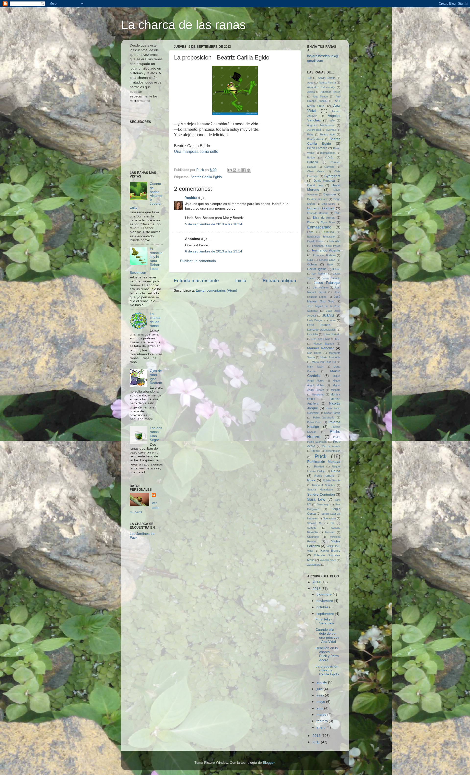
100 (309, 77)
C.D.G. (329, 157)
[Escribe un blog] (234, 170)
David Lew (315, 185)
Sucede (311, 527)
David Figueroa (324, 180)
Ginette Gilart (327, 259)
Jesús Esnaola (331, 278)
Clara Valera (315, 171)
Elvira (310, 222)
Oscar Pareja (332, 412)
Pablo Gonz (314, 422)
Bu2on (311, 157)
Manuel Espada (324, 343)
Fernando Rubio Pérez (326, 245)
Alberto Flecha (327, 82)
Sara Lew (316, 499)
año (332, 120)
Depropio (329, 194)
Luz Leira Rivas (320, 338)
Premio (315, 450)
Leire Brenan (318, 325)
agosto (322, 682)
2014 (317, 582)
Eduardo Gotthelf (320, 208)
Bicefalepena (327, 152)
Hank (330, 264)
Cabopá (312, 162)
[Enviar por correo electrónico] (229, 170)
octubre (323, 607)
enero (322, 727)
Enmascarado (319, 227)
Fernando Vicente (326, 250)
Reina (335, 471)
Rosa (311, 480)
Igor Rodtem (319, 273)
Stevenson (329, 518)
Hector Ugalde (317, 269)
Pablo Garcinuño (324, 417)
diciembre (325, 594)
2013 (317, 589)
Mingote (335, 389)
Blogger (269, 762)
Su (332, 523)
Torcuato (330, 532)
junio (321, 695)
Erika (310, 231)
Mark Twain (315, 366)
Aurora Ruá (314, 129)
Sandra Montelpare (320, 489)
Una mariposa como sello (196, 151)
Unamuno (313, 536)
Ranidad (319, 466)
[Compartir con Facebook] (243, 170)
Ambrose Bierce (330, 91)
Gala (310, 259)
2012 (317, 736)
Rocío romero (324, 475)
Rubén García (331, 480)
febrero (323, 721)
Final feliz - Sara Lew (325, 621)
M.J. (337, 338)
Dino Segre (329, 203)
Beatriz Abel (327, 134)
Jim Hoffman (321, 287)
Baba (310, 134)
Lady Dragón (315, 320)
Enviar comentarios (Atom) (216, 290)
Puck (321, 456)
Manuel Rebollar (320, 348)
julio (320, 689)
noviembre (325, 601)
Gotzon (312, 264)
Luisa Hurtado (331, 334)
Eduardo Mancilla (317, 213)
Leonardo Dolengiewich (321, 329)
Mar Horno (314, 352)
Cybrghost (332, 176)
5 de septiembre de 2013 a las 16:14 (213, 224)
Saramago (323, 504)
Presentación (332, 450)
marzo (322, 714)
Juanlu (328, 315)
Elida (337, 213)
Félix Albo (334, 241)
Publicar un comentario (198, 261)
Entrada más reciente (196, 280)
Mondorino (318, 394)
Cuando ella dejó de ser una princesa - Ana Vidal (327, 636)
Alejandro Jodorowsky (321, 87)
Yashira (191, 198)
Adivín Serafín (326, 77)
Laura (332, 320)
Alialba (311, 91)
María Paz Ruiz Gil (324, 361)
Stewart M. (314, 523)
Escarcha (328, 231)
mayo (321, 701)
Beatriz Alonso (315, 139)
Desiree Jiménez (317, 199)
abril (320, 708)
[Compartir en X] (239, 170)
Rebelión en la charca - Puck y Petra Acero (327, 654)
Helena (336, 269)
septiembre (326, 614)
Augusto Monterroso (320, 125)
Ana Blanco (320, 96)
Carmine (329, 166)
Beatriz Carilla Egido (206, 177)
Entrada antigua (279, 280)
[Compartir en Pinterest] (248, 170)
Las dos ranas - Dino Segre (156, 434)
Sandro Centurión (321, 494)
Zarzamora (313, 564)
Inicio (240, 280)
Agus (310, 82)
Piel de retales (331, 446)
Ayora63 (331, 129)
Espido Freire (315, 241)
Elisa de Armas (324, 217)
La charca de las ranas (183, 25)
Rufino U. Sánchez (324, 485)
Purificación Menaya (323, 462)
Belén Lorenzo (317, 148)
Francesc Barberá (324, 255)
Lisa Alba (312, 334)
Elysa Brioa (328, 222)
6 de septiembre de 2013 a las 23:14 (213, 251)
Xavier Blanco (330, 550)
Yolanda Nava (328, 560)
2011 (317, 742)
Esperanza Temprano (321, 236)
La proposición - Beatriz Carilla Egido (327, 670)
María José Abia (330, 357)
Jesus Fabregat (327, 283)
